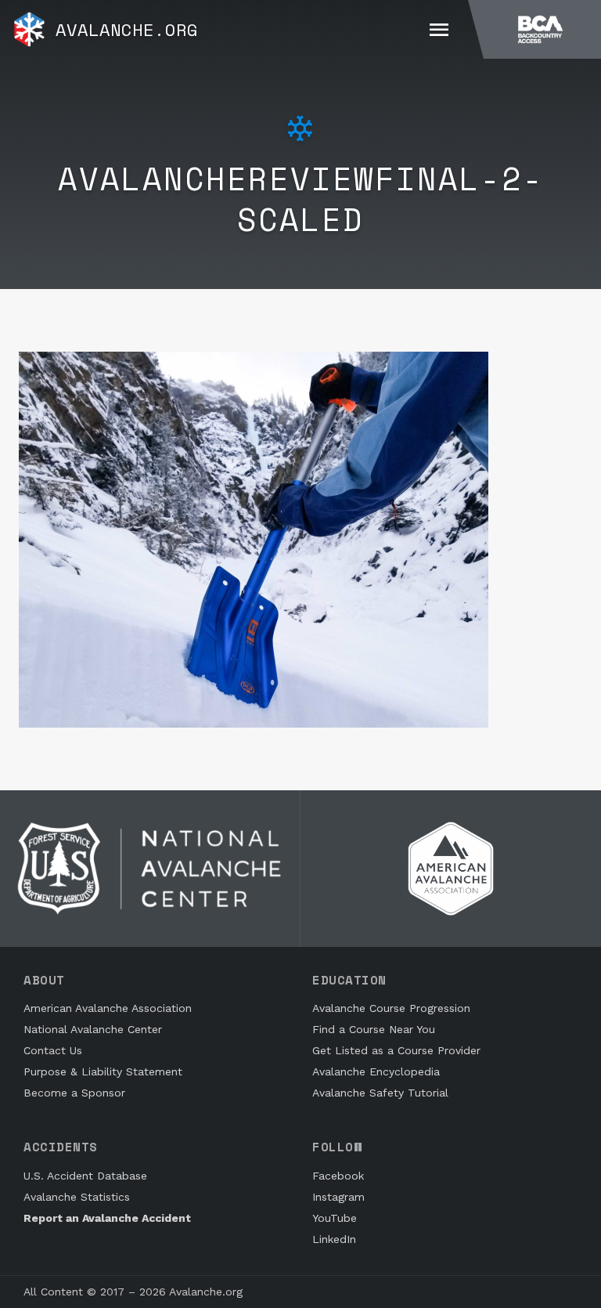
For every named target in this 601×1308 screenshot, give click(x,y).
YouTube (334, 1218)
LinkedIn (334, 1239)
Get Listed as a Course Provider (396, 1050)
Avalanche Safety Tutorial (380, 1092)
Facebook (338, 1175)
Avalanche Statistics (76, 1197)
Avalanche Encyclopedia (376, 1071)
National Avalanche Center (92, 1029)
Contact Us (52, 1050)
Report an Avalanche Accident (107, 1218)
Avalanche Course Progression (391, 1008)
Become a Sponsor (74, 1092)
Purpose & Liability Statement (102, 1071)
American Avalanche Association (107, 1008)
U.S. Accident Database (85, 1175)
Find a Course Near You (373, 1029)
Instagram (338, 1197)
